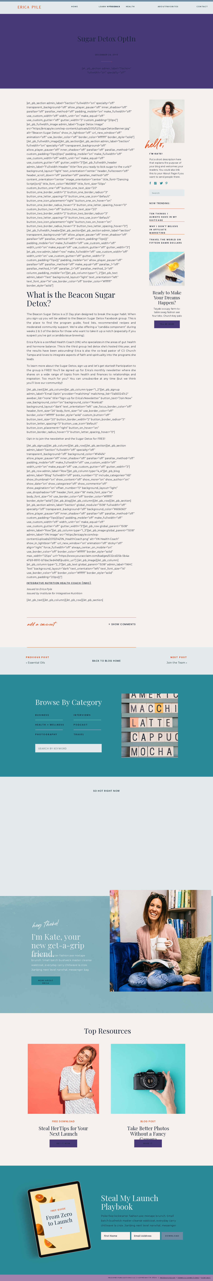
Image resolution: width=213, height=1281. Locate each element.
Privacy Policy (167, 1278)
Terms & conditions (188, 1278)
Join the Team (176, 662)
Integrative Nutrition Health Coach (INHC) (59, 583)
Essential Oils (36, 662)
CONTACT (206, 1278)
